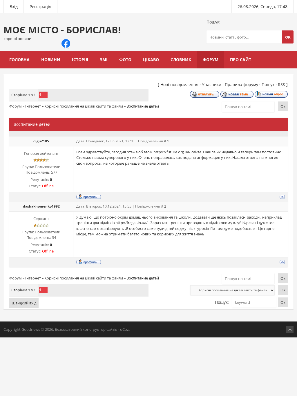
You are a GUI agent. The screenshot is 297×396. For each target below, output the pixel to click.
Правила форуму (241, 84)
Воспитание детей (142, 106)
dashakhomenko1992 (41, 206)
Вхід (14, 6)
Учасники (211, 84)
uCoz (124, 329)
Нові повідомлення (179, 84)
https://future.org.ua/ (172, 152)
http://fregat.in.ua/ (131, 222)
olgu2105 (41, 141)
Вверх (290, 329)
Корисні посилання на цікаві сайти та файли (83, 106)
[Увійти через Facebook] (65, 43)
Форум (15, 106)
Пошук (268, 84)
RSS (281, 84)
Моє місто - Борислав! (62, 32)
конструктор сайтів (100, 329)
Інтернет (33, 106)
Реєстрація (40, 6)
